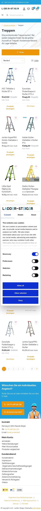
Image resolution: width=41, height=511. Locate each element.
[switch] (35, 261)
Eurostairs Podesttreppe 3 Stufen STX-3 (8, 344)
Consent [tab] (7, 215)
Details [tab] (20, 215)
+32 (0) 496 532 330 (14, 404)
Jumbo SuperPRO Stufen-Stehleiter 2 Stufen (10, 140)
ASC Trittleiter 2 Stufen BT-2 (8, 90)
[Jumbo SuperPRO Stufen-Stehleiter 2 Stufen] (10, 124)
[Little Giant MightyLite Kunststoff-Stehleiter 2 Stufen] (10, 173)
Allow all (20, 285)
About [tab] (33, 215)
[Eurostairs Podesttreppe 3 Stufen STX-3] (10, 329)
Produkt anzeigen (10, 107)
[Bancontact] (12, 490)
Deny (20, 300)
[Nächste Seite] (37, 369)
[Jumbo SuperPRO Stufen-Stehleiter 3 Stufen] (30, 329)
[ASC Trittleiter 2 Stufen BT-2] (10, 76)
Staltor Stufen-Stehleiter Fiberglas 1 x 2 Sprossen (30, 189)
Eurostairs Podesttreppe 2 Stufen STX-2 (28, 91)
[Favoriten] (28, 9)
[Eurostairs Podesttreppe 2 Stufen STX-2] (30, 76)
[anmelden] (24, 9)
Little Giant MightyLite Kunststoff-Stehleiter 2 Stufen (9, 189)
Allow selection (20, 293)
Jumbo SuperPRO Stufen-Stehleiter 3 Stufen (30, 344)
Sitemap (16, 504)
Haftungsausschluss (29, 500)
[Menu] (2, 15)
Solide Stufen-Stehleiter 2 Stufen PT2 (30, 140)
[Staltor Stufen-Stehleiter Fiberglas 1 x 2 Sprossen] (30, 173)
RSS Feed (25, 504)
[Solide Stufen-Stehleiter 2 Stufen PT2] (30, 124)
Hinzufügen (31, 106)
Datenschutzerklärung (12, 500)
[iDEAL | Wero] (5, 490)
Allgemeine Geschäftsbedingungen (20, 497)
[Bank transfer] (19, 490)
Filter (21, 52)
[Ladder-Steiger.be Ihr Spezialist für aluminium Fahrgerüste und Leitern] (10, 8)
